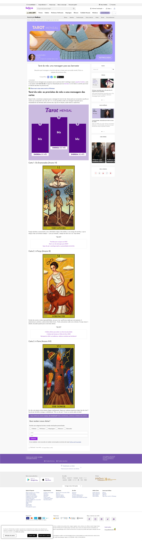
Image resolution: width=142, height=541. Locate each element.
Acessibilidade (31, 4)
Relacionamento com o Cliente (32, 492)
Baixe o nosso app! (62, 4)
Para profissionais (110, 17)
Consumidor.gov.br (30, 498)
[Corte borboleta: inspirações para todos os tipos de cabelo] (103, 113)
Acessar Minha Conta (109, 8)
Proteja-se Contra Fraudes (31, 496)
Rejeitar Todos (32, 535)
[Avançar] (113, 152)
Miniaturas (95, 13)
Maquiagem (68, 13)
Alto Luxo (58, 493)
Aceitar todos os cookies (44, 535)
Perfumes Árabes (60, 495)
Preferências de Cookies (31, 497)
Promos (41, 13)
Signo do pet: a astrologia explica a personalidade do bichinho (58, 246)
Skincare (76, 13)
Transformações (79, 17)
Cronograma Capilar (48, 498)
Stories (102, 17)
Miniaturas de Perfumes (77, 496)
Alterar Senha (95, 495)
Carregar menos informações (71, 486)
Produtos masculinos (62, 461)
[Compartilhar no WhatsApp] (55, 77)
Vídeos (97, 17)
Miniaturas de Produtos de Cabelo (79, 497)
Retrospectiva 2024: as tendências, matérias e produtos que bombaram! (59, 336)
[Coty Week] (31, 12)
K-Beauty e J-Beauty (60, 496)
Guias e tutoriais (89, 17)
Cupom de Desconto (60, 497)
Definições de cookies (10, 535)
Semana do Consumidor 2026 (62, 492)
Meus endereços (96, 493)
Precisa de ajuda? (73, 4)
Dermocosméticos (48, 499)
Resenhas (72, 17)
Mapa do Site (29, 502)
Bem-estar (69, 428)
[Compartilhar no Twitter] (51, 77)
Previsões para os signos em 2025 (58, 241)
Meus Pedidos (104, 4)
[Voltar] (92, 152)
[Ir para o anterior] (113, 13)
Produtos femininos (50, 461)
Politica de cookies (20, 532)
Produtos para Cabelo (48, 492)
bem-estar (66, 84)
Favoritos (113, 4)
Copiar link (61, 77)
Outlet (27, 503)
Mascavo (74, 493)
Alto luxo (104, 495)
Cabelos (47, 13)
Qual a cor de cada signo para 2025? (58, 244)
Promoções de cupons (31, 506)
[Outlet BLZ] (105, 12)
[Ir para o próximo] (115, 13)
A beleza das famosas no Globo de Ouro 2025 (58, 334)
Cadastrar (33, 438)
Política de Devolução (31, 493)
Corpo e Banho (47, 497)
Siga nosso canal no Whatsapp (109, 496)
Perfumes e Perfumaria (57, 13)
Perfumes (42, 428)
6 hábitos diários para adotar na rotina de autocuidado (58, 332)
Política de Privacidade (75, 442)
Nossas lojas (29, 504)
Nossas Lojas (52, 4)
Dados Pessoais (96, 492)
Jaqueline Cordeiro (80, 82)
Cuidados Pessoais (85, 13)
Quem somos (29, 505)
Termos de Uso (29, 500)
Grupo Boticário (42, 4)
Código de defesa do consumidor (33, 499)
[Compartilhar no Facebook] (48, 77)
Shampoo (74, 492)
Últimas (65, 17)
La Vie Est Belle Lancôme (77, 495)
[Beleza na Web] (29, 8)
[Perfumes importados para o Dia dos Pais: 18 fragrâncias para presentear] (103, 83)
